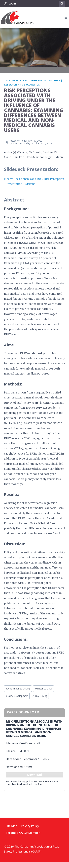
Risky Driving (39, 695)
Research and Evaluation (22, 84)
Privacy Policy (30, 826)
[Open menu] (66, 17)
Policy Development (17, 695)
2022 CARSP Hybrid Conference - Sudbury (32, 80)
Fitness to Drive (43, 688)
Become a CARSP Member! (23, 833)
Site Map (11, 826)
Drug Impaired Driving (18, 688)
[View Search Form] (62, 4)
